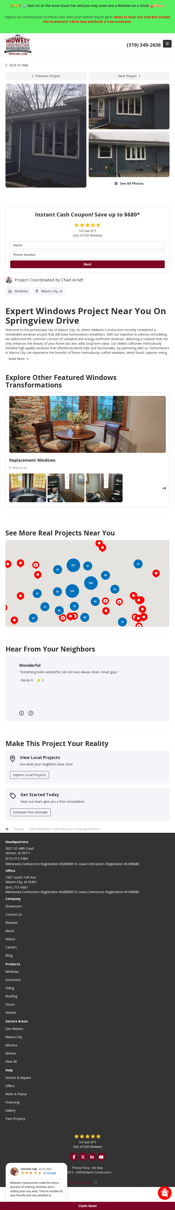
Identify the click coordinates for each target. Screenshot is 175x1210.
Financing (12, 1102)
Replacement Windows (32, 460)
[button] (20, 596)
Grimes (10, 1053)
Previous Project (48, 76)
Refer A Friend (15, 1094)
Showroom (13, 906)
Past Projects (15, 1118)
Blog (8, 955)
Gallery (10, 1110)
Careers (11, 947)
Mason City (13, 1037)
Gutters (10, 1012)
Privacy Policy (81, 1167)
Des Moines (14, 1029)
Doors (10, 1004)
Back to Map (18, 65)
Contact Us (13, 914)
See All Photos (131, 183)
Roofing (11, 996)
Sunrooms (13, 980)
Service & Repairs (18, 1077)
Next (88, 264)
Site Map (97, 1167)
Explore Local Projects (29, 775)
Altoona (11, 1045)
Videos (10, 939)
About (9, 931)
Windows (12, 971)
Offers (10, 1086)
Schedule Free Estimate (30, 812)
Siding (9, 988)
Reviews (11, 922)
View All (11, 1061)
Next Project (127, 76)
